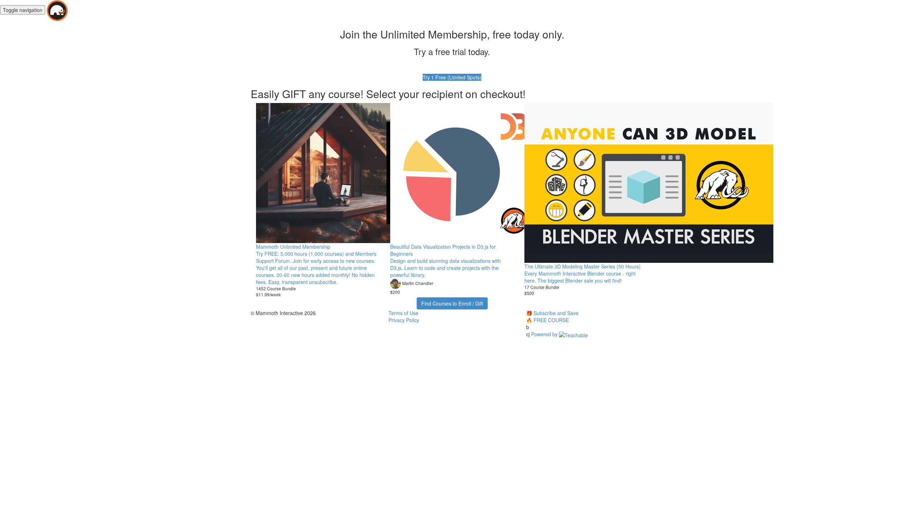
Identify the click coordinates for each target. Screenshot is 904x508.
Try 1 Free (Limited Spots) (452, 77)
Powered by (545, 334)
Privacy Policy (403, 319)
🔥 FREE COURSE (547, 319)
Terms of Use (403, 312)
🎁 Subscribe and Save (552, 312)
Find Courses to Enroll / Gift (452, 303)
